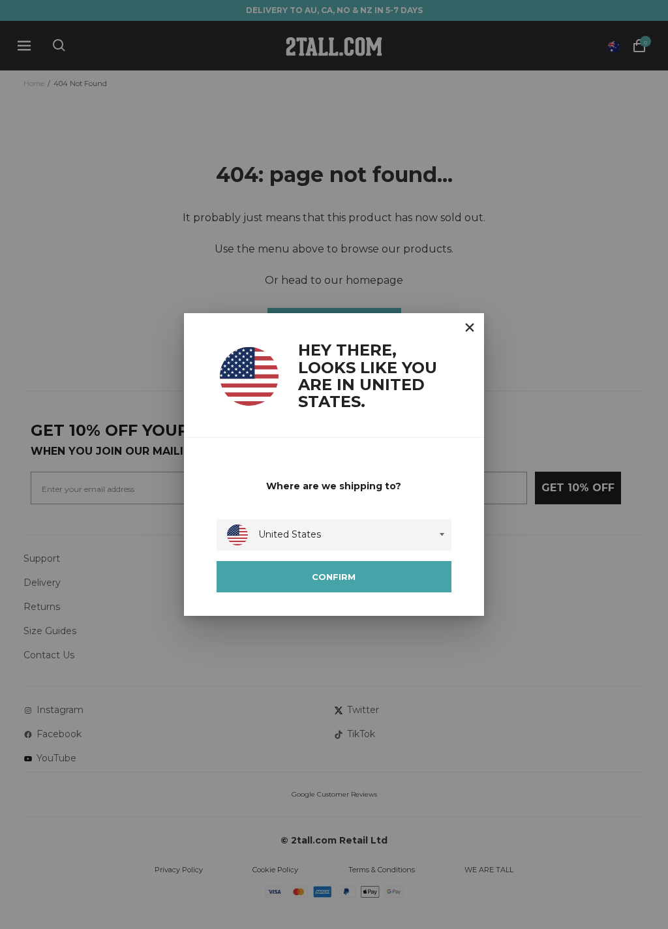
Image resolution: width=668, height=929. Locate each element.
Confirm (334, 576)
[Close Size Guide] (469, 327)
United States (289, 534)
